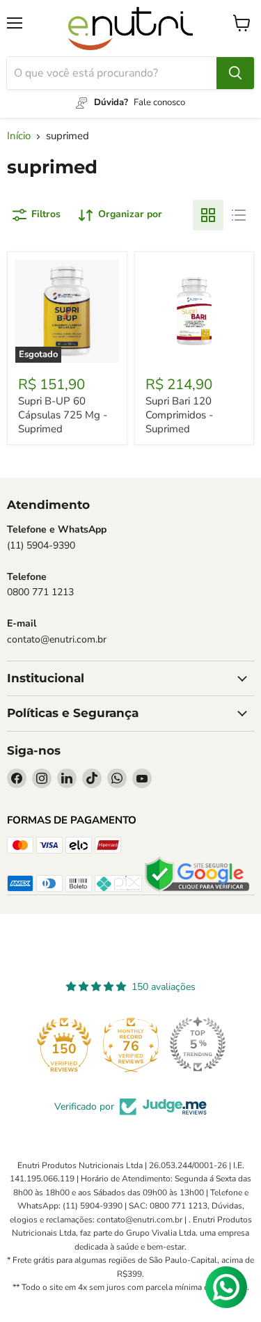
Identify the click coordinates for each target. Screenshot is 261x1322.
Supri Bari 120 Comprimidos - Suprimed (179, 414)
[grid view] (208, 215)
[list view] (238, 215)
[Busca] (235, 73)
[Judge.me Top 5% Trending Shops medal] (198, 1044)
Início (19, 136)
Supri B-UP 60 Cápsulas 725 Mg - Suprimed (62, 414)
